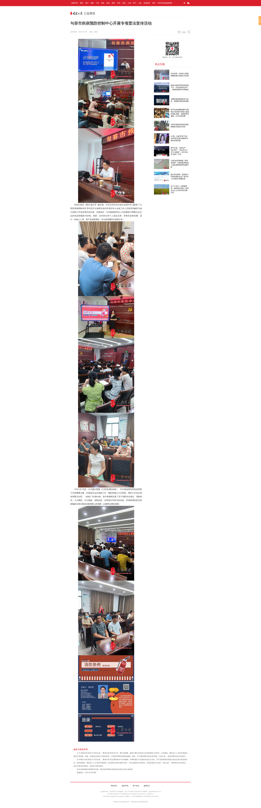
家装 (113, 3)
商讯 (124, 3)
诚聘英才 (147, 786)
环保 (118, 3)
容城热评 (147, 3)
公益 (140, 3)
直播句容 (74, 3)
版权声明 (125, 786)
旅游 (108, 3)
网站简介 (114, 786)
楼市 (81, 3)
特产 (134, 3)
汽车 (97, 3)
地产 (86, 3)
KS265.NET (149, 794)
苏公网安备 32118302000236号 (130, 794)
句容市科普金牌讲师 (164, 3)
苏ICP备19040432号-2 (114, 794)
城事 (92, 3)
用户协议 (136, 786)
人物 (129, 3)
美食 (102, 3)
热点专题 (160, 64)
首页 (153, 3)
